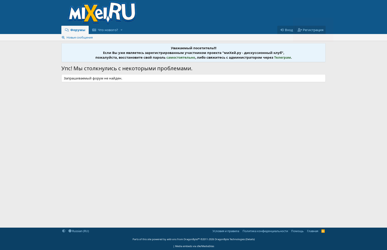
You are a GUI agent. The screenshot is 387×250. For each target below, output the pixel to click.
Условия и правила (226, 231)
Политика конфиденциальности (265, 231)
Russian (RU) (80, 231)
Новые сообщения (80, 37)
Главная (312, 231)
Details (250, 239)
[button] (121, 30)
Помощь (297, 231)
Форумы (77, 30)
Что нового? (108, 30)
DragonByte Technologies (230, 239)
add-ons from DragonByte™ (183, 239)
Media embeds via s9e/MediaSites (194, 246)
